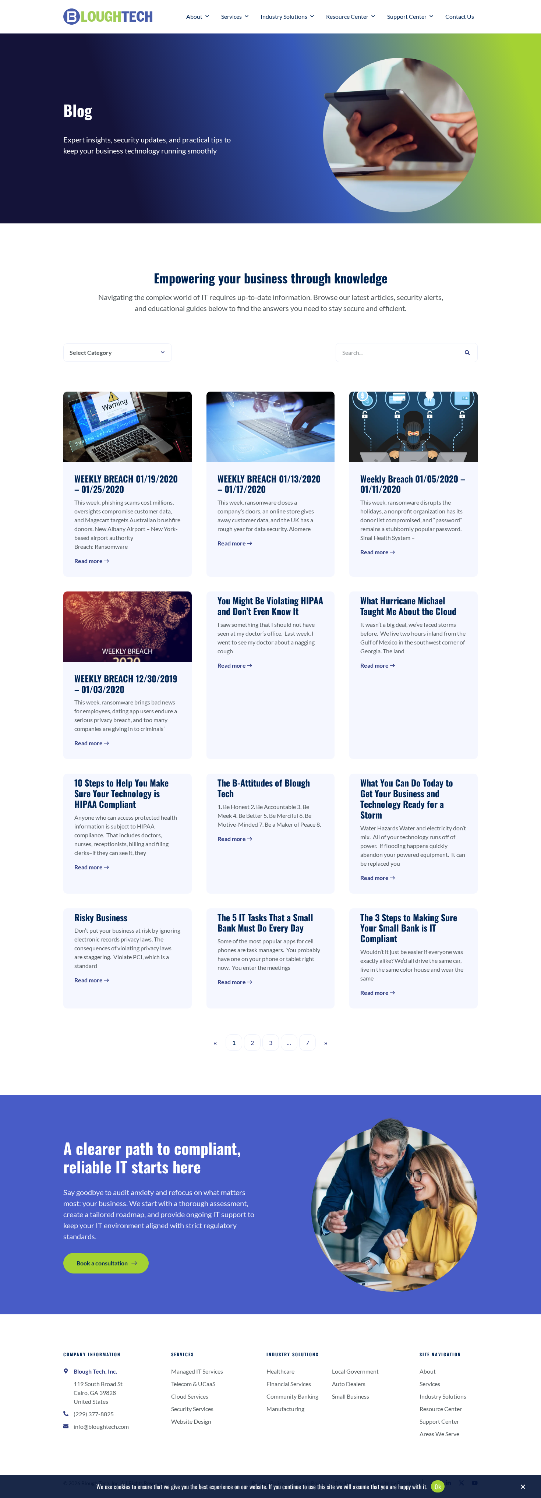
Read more (89, 560)
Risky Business (100, 917)
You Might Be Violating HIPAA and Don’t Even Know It (270, 606)
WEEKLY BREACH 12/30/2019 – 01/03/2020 (125, 684)
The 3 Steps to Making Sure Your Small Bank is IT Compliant (408, 928)
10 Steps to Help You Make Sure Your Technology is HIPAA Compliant (121, 793)
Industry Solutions (292, 1354)
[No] (522, 1488)
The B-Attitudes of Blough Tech (264, 788)
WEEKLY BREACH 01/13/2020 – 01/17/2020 (269, 484)
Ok (438, 1486)
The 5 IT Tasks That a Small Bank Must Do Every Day (265, 923)
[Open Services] (247, 17)
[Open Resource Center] (373, 17)
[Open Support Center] (431, 17)
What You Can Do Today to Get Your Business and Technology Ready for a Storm (406, 798)
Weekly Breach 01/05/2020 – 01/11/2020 (412, 484)
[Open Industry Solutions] (312, 17)
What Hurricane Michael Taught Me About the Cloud (408, 606)
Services (182, 1354)
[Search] (467, 352)
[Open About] (207, 17)
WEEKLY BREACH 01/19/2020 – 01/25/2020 (126, 484)
